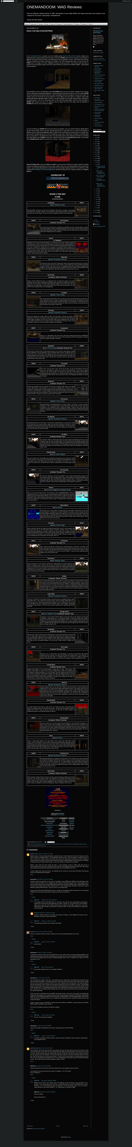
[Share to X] (51, 842)
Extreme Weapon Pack (64, 834)
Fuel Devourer (49, 827)
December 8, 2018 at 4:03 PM (48, 1080)
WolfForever (33, 853)
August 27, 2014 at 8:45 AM (48, 1035)
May (97, 199)
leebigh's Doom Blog (99, 78)
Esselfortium (66, 844)
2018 (96, 150)
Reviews (41, 24)
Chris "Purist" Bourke (50, 348)
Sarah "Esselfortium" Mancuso (58, 259)
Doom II (61, 844)
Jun (97, 197)
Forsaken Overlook (49, 830)
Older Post (85, 1126)
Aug (97, 193)
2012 (96, 210)
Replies (34, 897)
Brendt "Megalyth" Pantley (64, 489)
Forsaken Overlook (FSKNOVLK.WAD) (100, 167)
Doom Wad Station (99, 83)
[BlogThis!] (49, 842)
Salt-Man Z (33, 931)
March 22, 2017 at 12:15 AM (45, 1048)
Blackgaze (47, 844)
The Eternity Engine (99, 122)
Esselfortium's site (98, 85)
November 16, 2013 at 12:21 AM (45, 853)
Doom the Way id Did (69, 56)
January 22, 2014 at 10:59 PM (44, 952)
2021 (96, 143)
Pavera (85, 844)
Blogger (69, 1137)
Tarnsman (40, 845)
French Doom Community (97, 113)
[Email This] (48, 842)
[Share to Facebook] (52, 842)
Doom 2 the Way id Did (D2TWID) (100, 176)
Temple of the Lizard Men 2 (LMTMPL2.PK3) (100, 185)
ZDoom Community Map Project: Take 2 (49, 825)
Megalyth (76, 844)
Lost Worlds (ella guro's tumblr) (98, 81)
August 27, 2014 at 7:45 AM (48, 941)
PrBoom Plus (97, 124)
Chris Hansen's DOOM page (98, 69)
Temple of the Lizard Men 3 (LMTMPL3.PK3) (100, 172)
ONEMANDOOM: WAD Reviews (54, 7)
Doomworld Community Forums (99, 100)
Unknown (36, 912)
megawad (81, 844)
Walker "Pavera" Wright (58, 294)
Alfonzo (43, 844)
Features (77, 24)
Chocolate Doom (98, 125)
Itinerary (59, 24)
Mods (46, 24)
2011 (96, 212)
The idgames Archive (99, 104)
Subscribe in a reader (98, 52)
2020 (96, 145)
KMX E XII (36, 900)
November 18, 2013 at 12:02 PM (44, 931)
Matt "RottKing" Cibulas (58, 205)
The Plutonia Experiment (48, 169)
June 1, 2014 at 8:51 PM (47, 967)
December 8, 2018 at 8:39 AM (43, 1066)
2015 (96, 156)
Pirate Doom (49, 834)
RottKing (36, 845)
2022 (96, 141)
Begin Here (33, 24)
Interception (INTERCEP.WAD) (100, 180)
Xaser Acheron (50, 489)
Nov (97, 164)
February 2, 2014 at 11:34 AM (48, 921)
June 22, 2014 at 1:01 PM (43, 977)
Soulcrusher (71, 827)
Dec (97, 162)
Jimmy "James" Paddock (58, 454)
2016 (96, 154)
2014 (96, 158)
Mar (97, 203)
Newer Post (30, 1126)
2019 (96, 148)
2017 (96, 152)
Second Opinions (68, 24)
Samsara (64, 821)
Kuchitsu (49, 828)
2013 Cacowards (60, 814)
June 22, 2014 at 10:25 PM (47, 1015)
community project (55, 844)
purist (28, 845)
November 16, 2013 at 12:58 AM (45, 879)
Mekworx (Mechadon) (99, 75)
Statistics (84, 24)
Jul (97, 195)
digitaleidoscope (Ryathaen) (98, 72)
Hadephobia (71, 821)
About (90, 24)
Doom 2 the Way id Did (33, 56)
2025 (96, 137)
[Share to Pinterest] (54, 842)
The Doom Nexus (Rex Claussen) (98, 88)
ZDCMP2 (63, 830)
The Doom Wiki (98, 102)
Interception (71, 819)
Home (26, 24)
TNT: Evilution (37, 169)
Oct (97, 188)
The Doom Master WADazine (98, 66)
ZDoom (96, 120)
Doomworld (97, 97)
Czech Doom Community (97, 116)
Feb (97, 205)
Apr (97, 201)
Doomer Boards (98, 118)
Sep (97, 191)
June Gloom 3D (98, 76)
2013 (32, 844)
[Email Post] (45, 842)
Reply (31, 874)
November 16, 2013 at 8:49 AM (49, 900)
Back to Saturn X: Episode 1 (49, 819)
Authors (53, 24)
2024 (96, 139)
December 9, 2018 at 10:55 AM (47, 1092)
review (31, 845)
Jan (97, 207)
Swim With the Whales (49, 836)
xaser (44, 845)
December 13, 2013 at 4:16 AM (47, 912)
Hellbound (71, 823)
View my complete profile (99, 226)
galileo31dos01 (34, 1048)
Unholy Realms (49, 823)
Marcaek (72, 844)
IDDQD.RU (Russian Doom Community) (99, 110)
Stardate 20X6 (49, 832)
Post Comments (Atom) (39, 1128)
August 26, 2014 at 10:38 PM (44, 1025)
